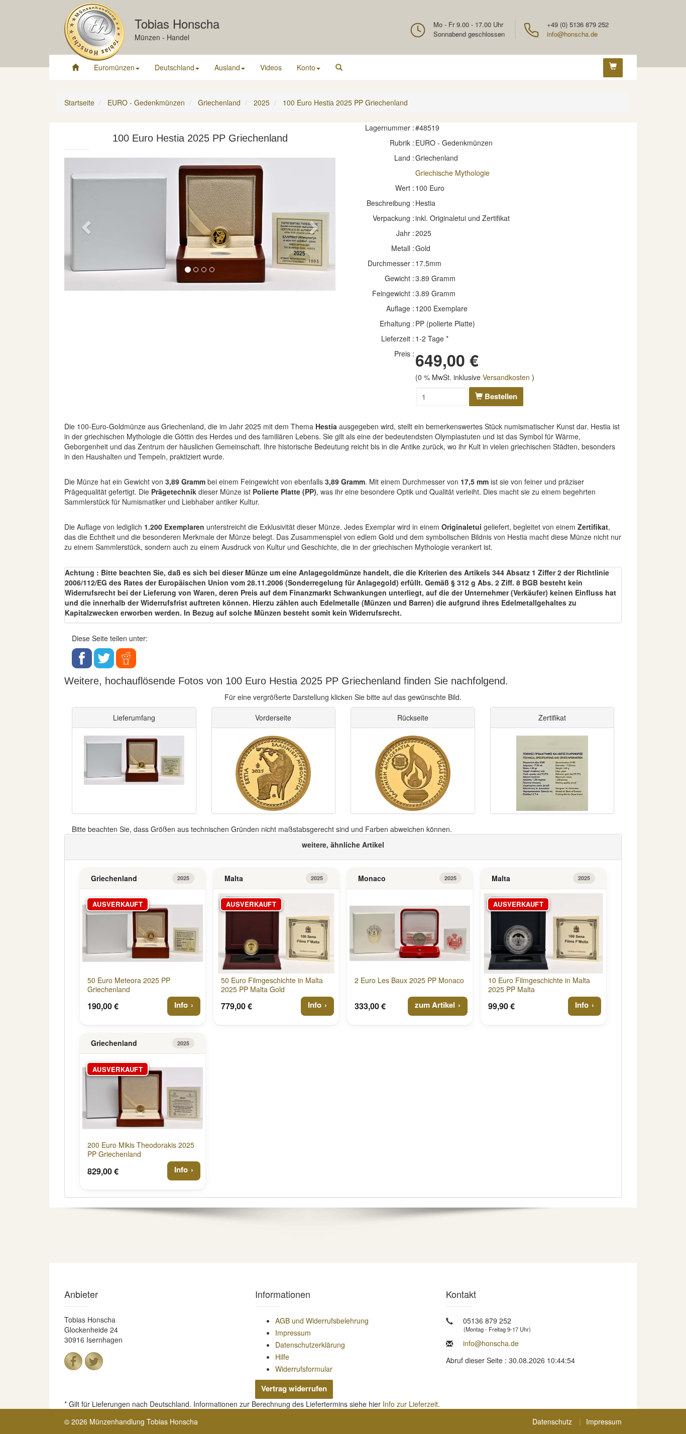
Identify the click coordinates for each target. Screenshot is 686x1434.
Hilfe (282, 1357)
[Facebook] (73, 1361)
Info (181, 1004)
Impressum (293, 1333)
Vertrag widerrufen (294, 1388)
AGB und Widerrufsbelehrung (322, 1321)
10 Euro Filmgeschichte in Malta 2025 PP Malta (539, 984)
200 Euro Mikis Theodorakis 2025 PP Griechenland (140, 1149)
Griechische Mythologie (452, 173)
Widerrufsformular (303, 1369)
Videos (271, 67)
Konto (306, 67)
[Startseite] (75, 67)
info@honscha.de (572, 34)
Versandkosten (506, 377)
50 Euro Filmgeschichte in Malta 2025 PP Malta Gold (272, 984)
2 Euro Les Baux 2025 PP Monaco (409, 980)
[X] (94, 1361)
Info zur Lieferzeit (410, 1404)
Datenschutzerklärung (310, 1345)
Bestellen (500, 396)
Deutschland (174, 67)
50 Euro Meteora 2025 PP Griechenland (128, 984)
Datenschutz (552, 1421)
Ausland (227, 67)
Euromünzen (114, 67)
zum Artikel (435, 1004)
